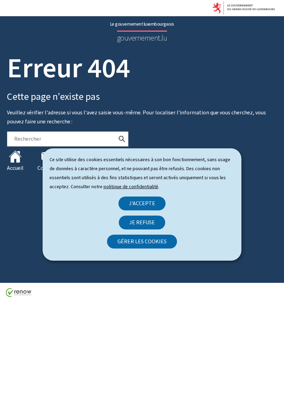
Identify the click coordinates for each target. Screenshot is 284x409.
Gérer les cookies (142, 241)
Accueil (15, 168)
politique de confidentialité (131, 186)
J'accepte (142, 203)
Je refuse (142, 222)
